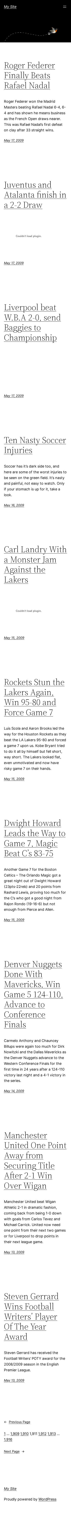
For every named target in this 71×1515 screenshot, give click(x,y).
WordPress (47, 1499)
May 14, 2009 (14, 1091)
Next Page (14, 1451)
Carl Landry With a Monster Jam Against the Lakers (35, 564)
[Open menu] (64, 6)
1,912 (42, 1434)
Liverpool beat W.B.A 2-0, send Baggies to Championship (32, 322)
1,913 (52, 1434)
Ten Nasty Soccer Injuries (35, 445)
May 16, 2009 (14, 505)
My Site (10, 7)
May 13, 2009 (14, 1252)
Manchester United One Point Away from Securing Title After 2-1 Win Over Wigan (35, 1160)
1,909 (14, 1434)
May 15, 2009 (14, 638)
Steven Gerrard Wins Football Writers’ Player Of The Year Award (31, 1316)
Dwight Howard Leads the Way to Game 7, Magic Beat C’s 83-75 (34, 838)
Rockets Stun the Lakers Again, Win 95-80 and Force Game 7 (34, 697)
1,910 (24, 1434)
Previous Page (17, 1422)
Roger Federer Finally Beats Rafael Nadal (29, 75)
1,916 (8, 1439)
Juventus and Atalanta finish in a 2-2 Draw (35, 195)
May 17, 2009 (14, 140)
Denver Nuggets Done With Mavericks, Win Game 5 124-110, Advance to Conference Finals (33, 994)
